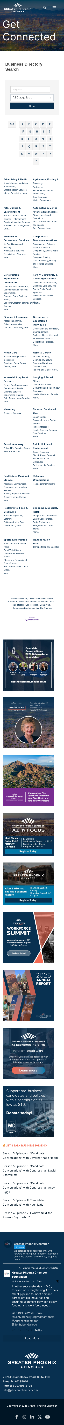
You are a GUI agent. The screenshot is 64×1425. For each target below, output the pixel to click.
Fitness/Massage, (41, 427)
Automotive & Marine (45, 207)
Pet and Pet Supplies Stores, (17, 448)
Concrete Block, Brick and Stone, (15, 298)
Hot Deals (23, 601)
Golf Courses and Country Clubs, (16, 568)
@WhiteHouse (34, 1313)
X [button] (43, 153)
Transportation (41, 539)
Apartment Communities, (15, 484)
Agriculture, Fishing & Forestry (46, 181)
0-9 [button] (12, 124)
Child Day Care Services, (44, 286)
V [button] (29, 153)
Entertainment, (19, 219)
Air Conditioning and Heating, (13, 246)
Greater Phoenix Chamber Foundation (29, 1274)
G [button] (30, 131)
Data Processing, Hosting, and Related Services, (45, 262)
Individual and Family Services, (43, 297)
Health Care (10, 352)
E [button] (50, 124)
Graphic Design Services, (15, 190)
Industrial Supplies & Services (16, 379)
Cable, (36, 452)
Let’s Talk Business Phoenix (26, 1145)
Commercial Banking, (14, 327)
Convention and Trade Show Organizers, (46, 389)
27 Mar (38, 1281)
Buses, (36, 543)
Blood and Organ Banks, (15, 363)
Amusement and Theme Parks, (15, 545)
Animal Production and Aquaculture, (43, 192)
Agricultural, (38, 187)
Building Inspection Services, (17, 493)
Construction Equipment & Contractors (11, 278)
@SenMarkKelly (22, 1317)
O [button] (50, 139)
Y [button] (50, 153)
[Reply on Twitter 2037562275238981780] (14, 1330)
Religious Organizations (41, 478)
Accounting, (9, 321)
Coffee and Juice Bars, (14, 522)
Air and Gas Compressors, (16, 385)
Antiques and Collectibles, (45, 515)
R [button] (36, 146)
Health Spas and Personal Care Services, (45, 432)
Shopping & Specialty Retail (45, 509)
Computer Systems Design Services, (45, 252)
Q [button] (29, 146)
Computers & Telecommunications (45, 238)
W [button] (36, 153)
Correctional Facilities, (43, 342)
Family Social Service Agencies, (43, 291)
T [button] (50, 146)
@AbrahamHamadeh (25, 1320)
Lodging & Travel (43, 377)
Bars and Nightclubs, (13, 515)
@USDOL (18, 1313)
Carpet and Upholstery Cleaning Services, (14, 390)
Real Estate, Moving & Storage (16, 478)
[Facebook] (16, 1417)
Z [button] (36, 161)
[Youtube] (47, 1417)
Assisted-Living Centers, (15, 357)
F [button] (23, 131)
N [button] (43, 139)
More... (26, 193)
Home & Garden (42, 352)
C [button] (36, 124)
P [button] (22, 146)
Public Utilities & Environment (42, 446)
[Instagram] (24, 1417)
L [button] (29, 139)
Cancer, (7, 366)
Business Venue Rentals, (15, 497)
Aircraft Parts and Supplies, (45, 212)
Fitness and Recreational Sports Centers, (15, 562)
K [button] (22, 139)
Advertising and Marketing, (16, 183)
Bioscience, (9, 360)
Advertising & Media (15, 179)
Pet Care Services (12, 451)
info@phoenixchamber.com (20, 1390)
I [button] (43, 131)
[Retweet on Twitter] (20, 1267)
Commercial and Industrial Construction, (16, 291)
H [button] (37, 131)
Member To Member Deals (42, 601)
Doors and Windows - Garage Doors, (43, 365)
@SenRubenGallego (24, 1324)
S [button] (43, 146)
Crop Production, (41, 197)
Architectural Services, (14, 251)
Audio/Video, (10, 187)
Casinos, (8, 219)
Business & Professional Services (16, 238)
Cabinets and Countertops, (16, 286)
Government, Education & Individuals (40, 321)
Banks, (18, 321)
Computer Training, (42, 257)
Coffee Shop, (10, 525)
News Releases (37, 598)
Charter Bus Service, (42, 384)
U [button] (22, 153)
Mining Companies (42, 200)
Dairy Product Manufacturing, (17, 398)
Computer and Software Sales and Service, (44, 246)
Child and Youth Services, (45, 282)
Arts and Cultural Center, (15, 215)
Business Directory (12, 413)
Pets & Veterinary (13, 444)
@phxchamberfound (21, 1281)
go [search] (33, 106)
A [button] (22, 124)
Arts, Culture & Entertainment (12, 209)
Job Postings (32, 605)
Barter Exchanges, (41, 522)
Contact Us (45, 605)
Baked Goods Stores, (43, 519)
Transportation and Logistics (46, 547)
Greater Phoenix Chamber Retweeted (40, 1268)
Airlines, (36, 381)
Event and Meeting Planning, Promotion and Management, (17, 224)
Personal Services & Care (44, 411)
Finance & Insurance (16, 317)
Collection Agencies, (13, 324)
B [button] (29, 124)
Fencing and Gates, (42, 370)
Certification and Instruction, (46, 329)
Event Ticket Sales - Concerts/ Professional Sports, (14, 553)
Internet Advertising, (13, 193)
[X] (40, 1417)
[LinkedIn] (32, 1417)
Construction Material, (14, 395)
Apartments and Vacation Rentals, (15, 489)
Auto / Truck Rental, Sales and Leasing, (45, 223)
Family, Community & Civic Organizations (45, 276)
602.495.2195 (22, 1385)
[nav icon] (54, 7)
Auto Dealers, (39, 228)
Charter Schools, (40, 332)
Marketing (9, 409)
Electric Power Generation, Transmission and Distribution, (45, 458)
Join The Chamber (44, 608)
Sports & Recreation (15, 539)
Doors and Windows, (42, 360)
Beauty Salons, (40, 417)
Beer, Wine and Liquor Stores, (43, 527)
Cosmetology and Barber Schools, (44, 422)
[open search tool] (44, 7)
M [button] (36, 139)
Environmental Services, (44, 465)
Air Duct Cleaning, (41, 357)
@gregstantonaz (43, 1317)
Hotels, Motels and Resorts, (45, 394)
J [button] (49, 131)
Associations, (10, 254)
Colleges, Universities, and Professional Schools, (45, 337)
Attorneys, (21, 254)
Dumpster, (44, 452)
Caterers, (8, 519)
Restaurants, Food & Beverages (16, 509)
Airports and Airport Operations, (42, 217)
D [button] (43, 124)
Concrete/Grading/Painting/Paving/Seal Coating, (22, 304)
